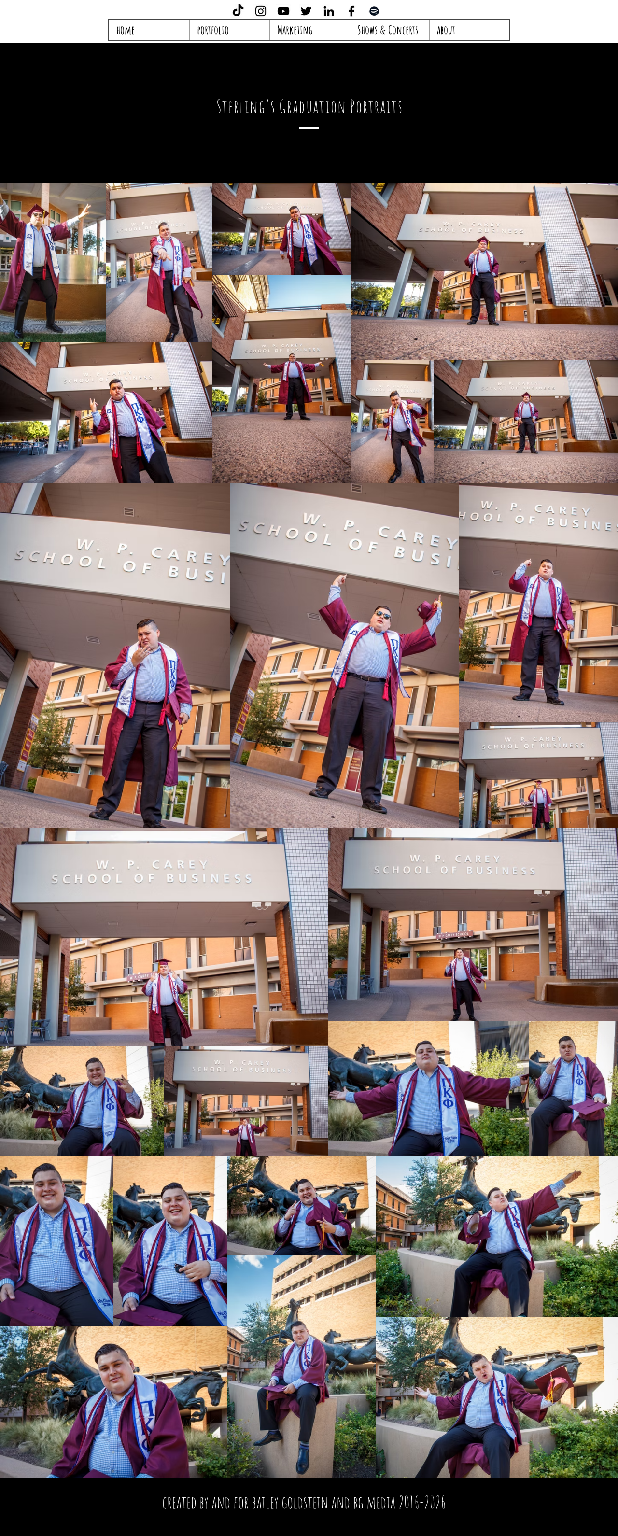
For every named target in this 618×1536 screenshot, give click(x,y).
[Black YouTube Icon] (283, 11)
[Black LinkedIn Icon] (329, 11)
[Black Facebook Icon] (351, 11)
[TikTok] (238, 11)
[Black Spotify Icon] (374, 11)
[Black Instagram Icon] (260, 11)
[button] (309, 30)
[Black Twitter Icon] (306, 11)
